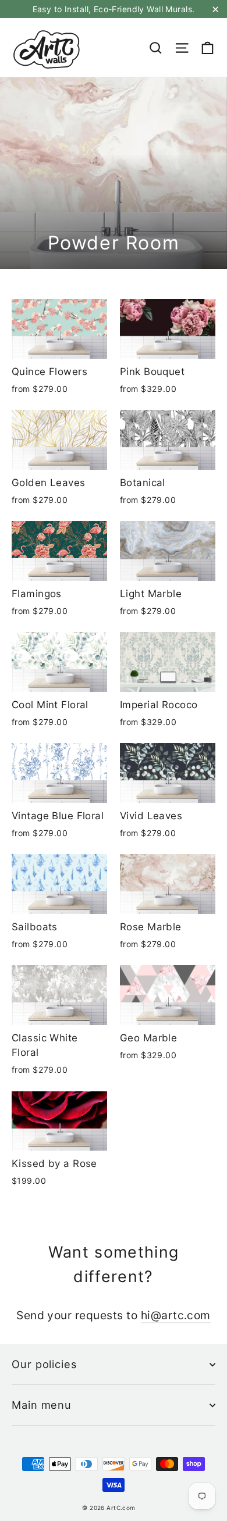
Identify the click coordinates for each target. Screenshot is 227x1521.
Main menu (42, 1404)
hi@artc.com (176, 1315)
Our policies (44, 1364)
